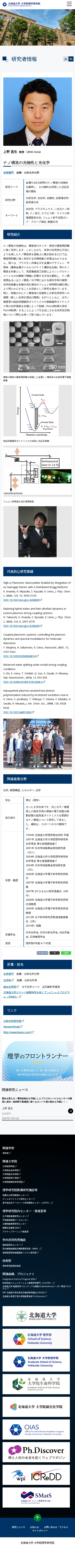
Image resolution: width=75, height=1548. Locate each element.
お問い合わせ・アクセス (56, 1527)
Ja (66, 59)
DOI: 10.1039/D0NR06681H (19, 656)
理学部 (6, 1153)
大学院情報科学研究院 (13, 1182)
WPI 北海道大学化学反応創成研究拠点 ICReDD (24, 1292)
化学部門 (8, 172)
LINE (66, 952)
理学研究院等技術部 (12, 1266)
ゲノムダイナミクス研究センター (18, 1199)
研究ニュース (18, 1527)
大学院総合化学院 (11, 1174)
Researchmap (11, 1026)
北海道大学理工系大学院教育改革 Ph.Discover (24, 1296)
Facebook (43, 952)
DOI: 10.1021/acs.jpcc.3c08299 (21, 626)
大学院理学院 (9, 1166)
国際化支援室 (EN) (11, 1228)
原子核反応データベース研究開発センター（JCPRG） (27, 1202)
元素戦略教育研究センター (15, 1224)
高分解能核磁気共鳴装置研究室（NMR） (21, 1248)
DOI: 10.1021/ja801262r (17, 712)
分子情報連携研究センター (15, 1216)
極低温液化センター (12, 1245)
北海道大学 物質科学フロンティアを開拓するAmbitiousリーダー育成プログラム (37, 1287)
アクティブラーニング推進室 (16, 1231)
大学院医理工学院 (11, 1178)
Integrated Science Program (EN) (19, 1279)
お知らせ (34, 1527)
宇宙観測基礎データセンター (16, 1220)
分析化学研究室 (12, 1021)
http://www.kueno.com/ (17, 1032)
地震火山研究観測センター (15, 1195)
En (71, 59)
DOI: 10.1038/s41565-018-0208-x (22, 682)
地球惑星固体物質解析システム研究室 (20, 1252)
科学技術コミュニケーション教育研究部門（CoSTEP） (27, 1283)
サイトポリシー (40, 1530)
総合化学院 (9, 986)
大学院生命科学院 (11, 1170)
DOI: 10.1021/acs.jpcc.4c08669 (21, 600)
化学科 (7, 980)
